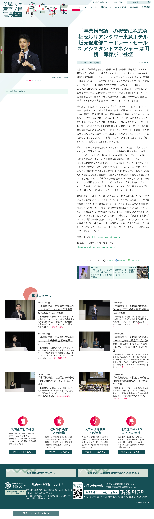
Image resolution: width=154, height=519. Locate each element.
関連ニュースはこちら (34, 513)
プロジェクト (90, 7)
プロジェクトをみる (22, 452)
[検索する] (149, 2)
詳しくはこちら (58, 327)
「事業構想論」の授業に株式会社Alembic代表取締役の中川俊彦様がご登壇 (131, 381)
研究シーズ (106, 7)
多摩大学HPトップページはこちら (15, 492)
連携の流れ (118, 2)
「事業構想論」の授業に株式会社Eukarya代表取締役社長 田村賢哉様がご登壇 (131, 309)
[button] (27, 80)
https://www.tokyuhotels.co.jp (106, 237)
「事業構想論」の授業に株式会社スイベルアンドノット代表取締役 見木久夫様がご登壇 (56, 309)
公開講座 (146, 7)
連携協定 (134, 7)
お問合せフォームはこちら (100, 492)
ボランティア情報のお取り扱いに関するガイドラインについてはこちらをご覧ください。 (117, 497)
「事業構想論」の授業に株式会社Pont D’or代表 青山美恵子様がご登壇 (56, 381)
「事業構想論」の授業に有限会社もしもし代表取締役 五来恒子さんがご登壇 (56, 340)
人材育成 (22, 91)
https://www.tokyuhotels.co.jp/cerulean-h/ (96, 247)
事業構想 (13, 91)
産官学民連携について (101, 2)
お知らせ (82, 63)
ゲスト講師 (120, 7)
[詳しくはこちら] (20, 302)
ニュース (76, 7)
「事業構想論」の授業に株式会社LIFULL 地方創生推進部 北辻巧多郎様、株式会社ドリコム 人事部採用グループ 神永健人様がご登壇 (131, 344)
